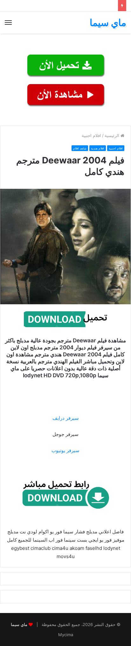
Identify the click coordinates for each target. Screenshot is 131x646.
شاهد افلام (79, 148)
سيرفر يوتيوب (65, 450)
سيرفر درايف (65, 418)
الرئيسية (113, 135)
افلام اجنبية (91, 135)
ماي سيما (19, 624)
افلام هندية (97, 148)
